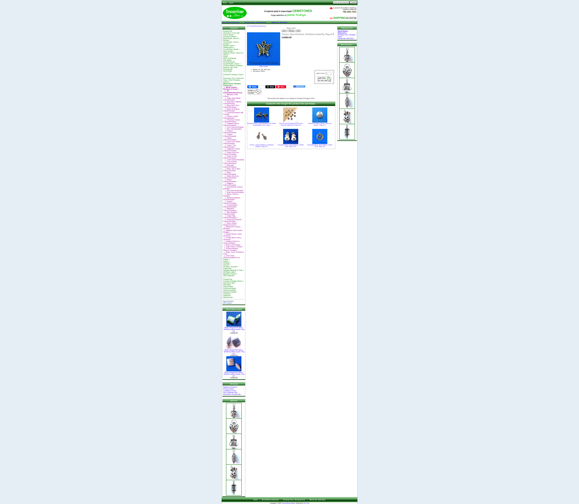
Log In (231, 3)
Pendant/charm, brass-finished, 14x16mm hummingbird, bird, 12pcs (261, 124)
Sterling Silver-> (229, 47)
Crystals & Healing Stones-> (233, 281)
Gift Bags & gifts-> (229, 272)
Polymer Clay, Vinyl (230, 67)
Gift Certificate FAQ (230, 392)
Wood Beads (228, 69)
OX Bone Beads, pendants (233, 65)
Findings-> (227, 263)
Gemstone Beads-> (230, 36)
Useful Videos (228, 286)
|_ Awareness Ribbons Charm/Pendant (232, 102)
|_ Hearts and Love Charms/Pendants (231, 153)
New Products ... (229, 301)
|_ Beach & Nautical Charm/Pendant (231, 110)
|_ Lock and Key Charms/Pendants (230, 162)
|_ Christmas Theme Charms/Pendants (231, 121)
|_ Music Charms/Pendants (229, 173)
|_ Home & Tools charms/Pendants (230, 157)
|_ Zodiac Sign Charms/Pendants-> (230, 217)
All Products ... (228, 303)
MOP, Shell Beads (229, 58)
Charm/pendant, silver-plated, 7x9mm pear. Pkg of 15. (291, 145)
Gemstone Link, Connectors (233, 78)
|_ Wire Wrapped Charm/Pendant (230, 213)
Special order (228, 297)
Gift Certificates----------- (228, 276)
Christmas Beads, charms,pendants (229, 289)
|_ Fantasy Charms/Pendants (229, 131)
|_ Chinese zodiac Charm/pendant (230, 117)
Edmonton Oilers (229, 283)
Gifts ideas (227, 285)
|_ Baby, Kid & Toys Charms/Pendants (231, 106)
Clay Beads (227, 60)
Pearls (225, 56)
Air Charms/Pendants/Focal (256, 26)
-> (232, 84)
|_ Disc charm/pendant (232, 129)
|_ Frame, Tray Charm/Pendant (229, 146)
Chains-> (226, 259)
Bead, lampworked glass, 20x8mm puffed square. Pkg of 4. (234, 329)
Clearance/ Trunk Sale (231, 33)
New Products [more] (234, 309)
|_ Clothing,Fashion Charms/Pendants (231, 124)
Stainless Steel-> (229, 45)
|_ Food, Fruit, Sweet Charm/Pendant (231, 142)
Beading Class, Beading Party (255, 22)
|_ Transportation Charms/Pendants (230, 206)
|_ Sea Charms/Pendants (233, 190)
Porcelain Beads (229, 62)
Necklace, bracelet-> (230, 266)
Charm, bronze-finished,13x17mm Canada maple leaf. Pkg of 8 (290, 124)
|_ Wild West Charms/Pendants (229, 209)
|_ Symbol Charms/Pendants (229, 202)
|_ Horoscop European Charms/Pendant (232, 220)
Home (225, 3)
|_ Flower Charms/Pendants (229, 139)
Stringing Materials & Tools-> (233, 270)
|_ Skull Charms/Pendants (233, 192)
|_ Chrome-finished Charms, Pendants (230, 249)
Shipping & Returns (230, 387)
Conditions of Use (229, 391)
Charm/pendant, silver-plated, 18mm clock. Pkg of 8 (319, 145)
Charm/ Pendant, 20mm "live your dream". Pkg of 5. (319, 124)
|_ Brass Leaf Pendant (231, 245)
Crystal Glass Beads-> (231, 49)
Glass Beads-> (228, 51)
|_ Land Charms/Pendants (233, 160)
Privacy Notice (228, 389)
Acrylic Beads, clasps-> (231, 64)
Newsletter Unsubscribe (232, 394)
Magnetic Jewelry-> (230, 274)
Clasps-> (226, 261)
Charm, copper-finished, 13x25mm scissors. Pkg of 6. (262, 145)
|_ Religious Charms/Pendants (229, 184)
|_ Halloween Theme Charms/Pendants (231, 150)
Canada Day (227, 279)
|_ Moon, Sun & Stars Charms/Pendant (231, 169)
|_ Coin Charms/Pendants (233, 127)
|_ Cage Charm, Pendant (232, 247)
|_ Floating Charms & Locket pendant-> (231, 242)
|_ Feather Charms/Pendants (229, 135)
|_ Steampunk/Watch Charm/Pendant (231, 198)
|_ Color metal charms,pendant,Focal (231, 256)
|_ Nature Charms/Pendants (229, 180)
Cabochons (227, 268)
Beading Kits (227, 31)
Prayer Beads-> (229, 35)
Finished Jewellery (230, 292)
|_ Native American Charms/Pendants (231, 177)
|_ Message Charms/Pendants (229, 166)
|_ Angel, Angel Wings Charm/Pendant (232, 99)
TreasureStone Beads (288, 503)
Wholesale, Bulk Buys (279, 22)
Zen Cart (306, 503)
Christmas (227, 294)
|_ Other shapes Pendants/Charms (230, 224)
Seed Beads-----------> (227, 72)
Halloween (227, 295)
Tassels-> (226, 265)
